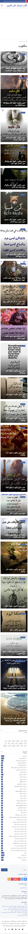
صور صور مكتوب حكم (17, 513)
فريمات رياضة (23, 795)
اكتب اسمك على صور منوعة (20, 841)
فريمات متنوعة (23, 779)
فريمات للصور (23, 772)
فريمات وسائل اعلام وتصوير (20, 786)
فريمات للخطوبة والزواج (21, 805)
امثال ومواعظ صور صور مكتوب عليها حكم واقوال (14, 279)
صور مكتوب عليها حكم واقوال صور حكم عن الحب (14, 186)
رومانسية (20, 743)
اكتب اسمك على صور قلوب (20, 824)
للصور (18, 745)
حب (6, 740)
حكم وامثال (23, 855)
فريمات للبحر (23, 798)
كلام (21, 745)
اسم (21, 740)
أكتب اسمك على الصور (22, 915)
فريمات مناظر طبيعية (21, 784)
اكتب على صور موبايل (21, 819)
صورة (13, 743)
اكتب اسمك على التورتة (21, 769)
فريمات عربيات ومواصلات (20, 814)
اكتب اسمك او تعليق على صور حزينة (18, 850)
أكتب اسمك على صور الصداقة (19, 843)
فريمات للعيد (23, 812)
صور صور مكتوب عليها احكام (15, 606)
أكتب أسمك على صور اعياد (20, 829)
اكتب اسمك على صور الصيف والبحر (18, 767)
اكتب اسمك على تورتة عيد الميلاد (19, 826)
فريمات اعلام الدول (22, 807)
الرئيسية (24, 41)
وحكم (9, 745)
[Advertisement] (14, 24)
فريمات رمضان (23, 788)
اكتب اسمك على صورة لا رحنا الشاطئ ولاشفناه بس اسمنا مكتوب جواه (14, 720)
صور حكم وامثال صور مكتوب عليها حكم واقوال (15, 536)
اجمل (25, 740)
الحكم (18, 740)
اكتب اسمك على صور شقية (20, 831)
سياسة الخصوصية (23, 887)
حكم (25, 743)
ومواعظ (5, 745)
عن (5, 743)
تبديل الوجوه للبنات (22, 765)
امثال (9, 740)
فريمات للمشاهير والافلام (20, 791)
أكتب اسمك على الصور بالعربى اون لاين (17, 817)
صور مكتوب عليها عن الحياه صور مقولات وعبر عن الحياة (15, 69)
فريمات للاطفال (22, 781)
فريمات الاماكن (23, 793)
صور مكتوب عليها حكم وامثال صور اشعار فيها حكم (14, 162)
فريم (25, 745)
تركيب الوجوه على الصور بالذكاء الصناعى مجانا (17, 907)
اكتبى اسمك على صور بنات (20, 845)
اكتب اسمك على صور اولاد (20, 838)
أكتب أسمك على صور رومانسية (19, 822)
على (9, 743)
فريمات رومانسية (22, 774)
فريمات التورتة (23, 776)
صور (16, 743)
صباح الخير (24, 859)
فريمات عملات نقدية (21, 810)
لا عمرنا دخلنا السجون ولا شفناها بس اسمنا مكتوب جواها (14, 687)
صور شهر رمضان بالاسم (21, 760)
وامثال (13, 745)
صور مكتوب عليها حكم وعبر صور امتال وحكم (15, 138)
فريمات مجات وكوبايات (21, 803)
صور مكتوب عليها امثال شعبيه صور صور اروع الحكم (14, 220)
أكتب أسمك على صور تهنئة (20, 833)
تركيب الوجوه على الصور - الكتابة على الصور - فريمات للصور (15, 906)
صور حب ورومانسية (22, 857)
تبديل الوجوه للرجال (22, 762)
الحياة (13, 740)
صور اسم (24, 756)
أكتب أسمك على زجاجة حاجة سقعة (18, 848)
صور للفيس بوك (22, 758)
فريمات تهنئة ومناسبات (21, 800)
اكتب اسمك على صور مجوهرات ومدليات (17, 836)
